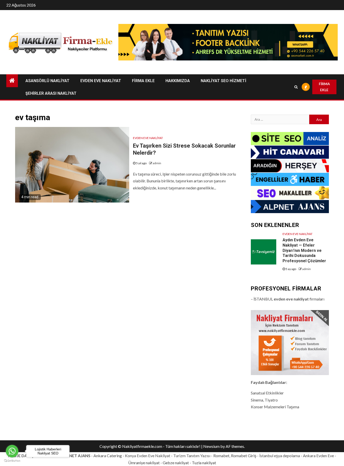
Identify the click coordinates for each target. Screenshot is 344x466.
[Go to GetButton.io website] (12, 460)
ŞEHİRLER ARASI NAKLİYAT (51, 93)
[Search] (296, 87)
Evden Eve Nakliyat (148, 138)
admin (157, 163)
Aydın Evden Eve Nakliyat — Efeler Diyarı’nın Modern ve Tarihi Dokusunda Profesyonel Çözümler (304, 250)
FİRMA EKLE (143, 80)
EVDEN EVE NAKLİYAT (100, 80)
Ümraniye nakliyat (144, 462)
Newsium (211, 446)
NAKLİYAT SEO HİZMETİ (223, 80)
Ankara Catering (107, 455)
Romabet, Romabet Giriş (234, 455)
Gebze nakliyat (176, 462)
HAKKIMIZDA (177, 80)
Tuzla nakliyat (204, 462)
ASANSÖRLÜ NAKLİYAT (47, 80)
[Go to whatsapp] (12, 451)
